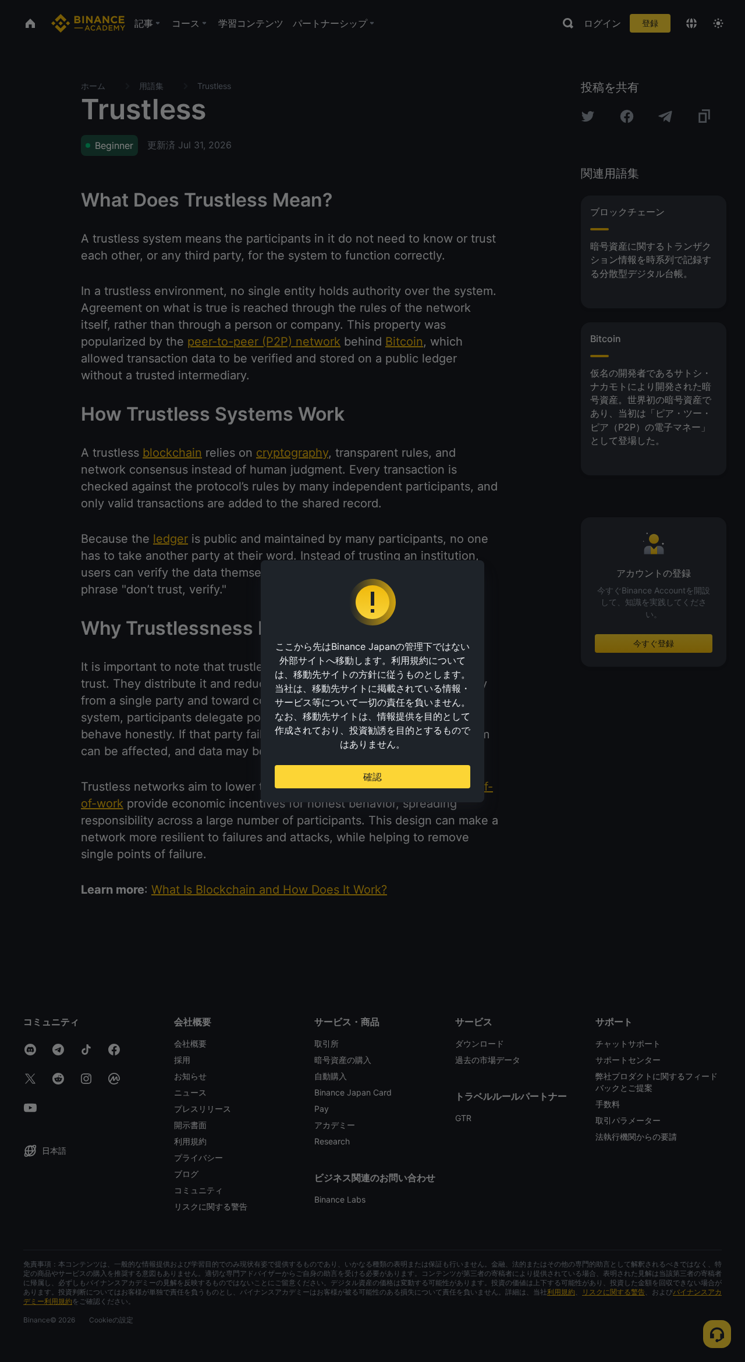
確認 (372, 777)
